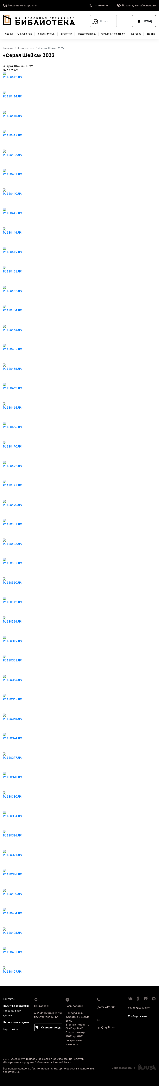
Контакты (9, 998)
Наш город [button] (135, 33)
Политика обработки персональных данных (16, 1010)
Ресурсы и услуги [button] (46, 33)
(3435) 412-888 (106, 1007)
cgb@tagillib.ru (106, 1027)
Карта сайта (10, 1029)
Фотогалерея (25, 48)
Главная (8, 33)
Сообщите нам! (138, 1016)
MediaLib (150, 33)
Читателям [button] (66, 33)
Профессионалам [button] (86, 33)
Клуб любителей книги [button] (113, 33)
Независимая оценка (16, 1022)
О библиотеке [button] (24, 33)
